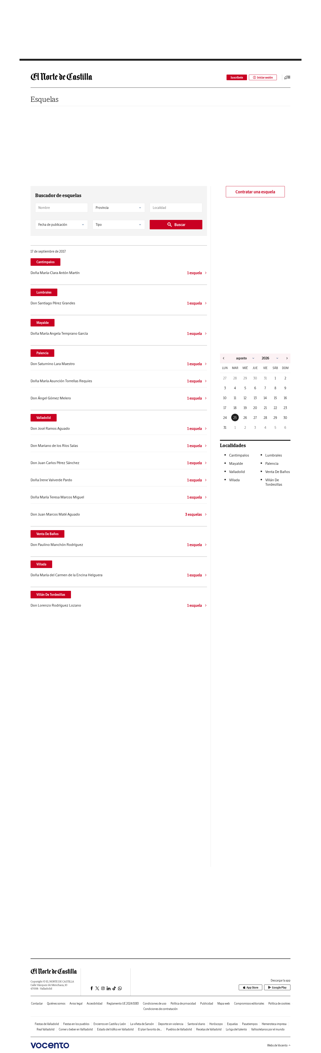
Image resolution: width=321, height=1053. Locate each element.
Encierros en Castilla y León (110, 1024)
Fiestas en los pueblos (76, 1024)
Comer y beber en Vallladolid (76, 1029)
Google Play (279, 987)
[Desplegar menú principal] (287, 77)
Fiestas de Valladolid (47, 1024)
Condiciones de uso (154, 1003)
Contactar (37, 1003)
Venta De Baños (47, 534)
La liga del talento (236, 1029)
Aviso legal (76, 1003)
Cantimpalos (45, 262)
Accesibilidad (94, 1003)
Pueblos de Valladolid (179, 1029)
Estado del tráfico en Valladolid (115, 1029)
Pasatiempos (250, 1024)
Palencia (42, 353)
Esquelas (45, 99)
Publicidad (206, 1003)
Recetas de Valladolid (209, 1029)
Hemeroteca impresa (274, 1024)
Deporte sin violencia (170, 1024)
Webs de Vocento (277, 1045)
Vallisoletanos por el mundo (268, 1029)
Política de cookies (279, 1003)
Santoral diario (196, 1024)
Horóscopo (216, 1024)
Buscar (179, 224)
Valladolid (43, 418)
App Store (252, 987)
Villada (41, 564)
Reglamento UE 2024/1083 (123, 1003)
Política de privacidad (183, 1003)
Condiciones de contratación (160, 1009)
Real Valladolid (46, 1029)
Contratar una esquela (255, 192)
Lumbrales (43, 292)
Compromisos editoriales (249, 1003)
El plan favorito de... (150, 1029)
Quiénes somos (56, 1003)
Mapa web (223, 1003)
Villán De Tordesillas (50, 594)
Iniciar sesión (265, 77)
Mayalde (42, 323)
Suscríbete (237, 77)
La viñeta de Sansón (142, 1024)
